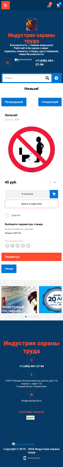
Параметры (12, 256)
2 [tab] (28, 316)
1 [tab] (31, 169)
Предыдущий (14, 102)
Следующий (50, 102)
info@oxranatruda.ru (31, 400)
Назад (9, 268)
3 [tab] (31, 316)
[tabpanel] (31, 149)
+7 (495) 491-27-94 (31, 366)
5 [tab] (37, 316)
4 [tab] (34, 316)
